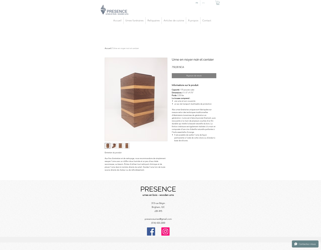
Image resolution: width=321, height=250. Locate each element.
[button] (217, 3)
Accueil (108, 48)
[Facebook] (151, 231)
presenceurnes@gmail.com (158, 219)
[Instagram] (165, 231)
